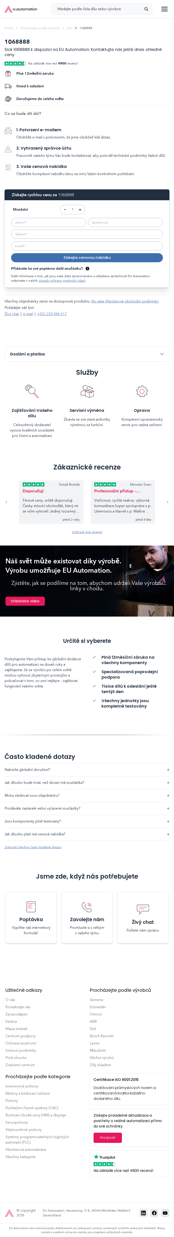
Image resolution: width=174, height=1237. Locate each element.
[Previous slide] (12, 502)
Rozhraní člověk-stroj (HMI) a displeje (35, 1115)
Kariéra (11, 1021)
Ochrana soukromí (20, 1043)
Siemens (96, 1000)
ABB (93, 1021)
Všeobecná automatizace (25, 1149)
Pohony (11, 1101)
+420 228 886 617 (52, 314)
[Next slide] (162, 502)
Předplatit (108, 1137)
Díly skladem (100, 1065)
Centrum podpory (20, 1036)
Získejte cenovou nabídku (87, 257)
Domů (9, 28)
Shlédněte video (25, 601)
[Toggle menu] (164, 9)
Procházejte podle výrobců (39, 28)
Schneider (98, 1007)
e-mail (28, 314)
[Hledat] (148, 9)
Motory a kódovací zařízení (27, 1093)
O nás (10, 1000)
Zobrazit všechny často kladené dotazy (33, 847)
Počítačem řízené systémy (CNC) (31, 1108)
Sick (69, 28)
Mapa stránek (16, 1029)
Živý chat (12, 314)
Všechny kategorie (20, 1157)
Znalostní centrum (20, 1065)
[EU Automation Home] (21, 9)
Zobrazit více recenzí (87, 532)
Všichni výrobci (102, 1058)
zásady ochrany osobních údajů (62, 281)
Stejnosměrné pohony (23, 1129)
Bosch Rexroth (102, 1036)
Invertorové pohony (21, 1086)
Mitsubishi (98, 1050)
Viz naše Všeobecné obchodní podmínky (125, 301)
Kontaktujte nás (17, 1007)
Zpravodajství (16, 1014)
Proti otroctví (16, 1058)
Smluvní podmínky (20, 1050)
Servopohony (16, 1122)
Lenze (94, 1043)
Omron (96, 1014)
